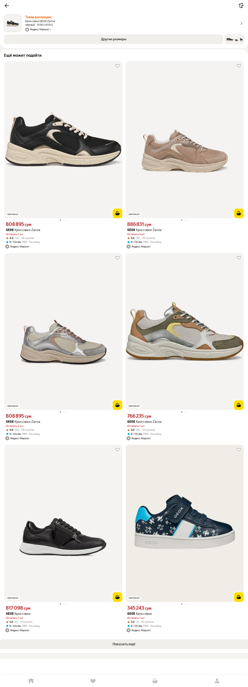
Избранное (93, 681)
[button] (7, 5)
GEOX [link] (10, 230)
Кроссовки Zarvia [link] (23, 230)
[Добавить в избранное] (117, 66)
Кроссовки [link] (18, 613)
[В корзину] (117, 213)
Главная (31, 681)
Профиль (217, 681)
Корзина (155, 681)
